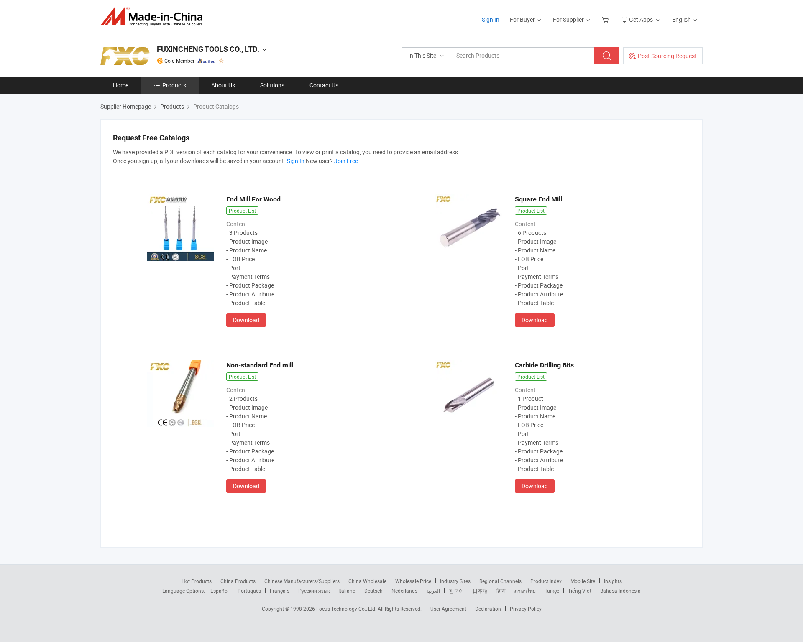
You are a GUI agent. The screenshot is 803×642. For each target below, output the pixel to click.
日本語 (480, 590)
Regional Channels (500, 581)
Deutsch (373, 590)
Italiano (346, 590)
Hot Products (197, 581)
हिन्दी (501, 590)
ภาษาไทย (525, 590)
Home (120, 85)
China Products (238, 581)
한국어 (456, 590)
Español (219, 590)
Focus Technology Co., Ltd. (347, 608)
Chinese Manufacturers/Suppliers (302, 581)
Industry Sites (455, 581)
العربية (433, 590)
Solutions (272, 85)
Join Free (346, 161)
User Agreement (448, 608)
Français (279, 590)
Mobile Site (582, 581)
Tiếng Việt (579, 590)
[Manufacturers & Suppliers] (154, 16)
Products (174, 85)
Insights (613, 581)
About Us (223, 85)
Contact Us (323, 85)
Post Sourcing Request (667, 56)
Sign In (490, 19)
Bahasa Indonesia (620, 590)
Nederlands (404, 590)
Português (249, 590)
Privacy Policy (526, 608)
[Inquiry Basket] (606, 19)
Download (246, 320)
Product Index (546, 581)
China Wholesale (367, 581)
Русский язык (314, 590)
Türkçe (552, 590)
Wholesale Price (413, 581)
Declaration (488, 608)
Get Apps (641, 19)
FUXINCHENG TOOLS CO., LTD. (208, 49)
